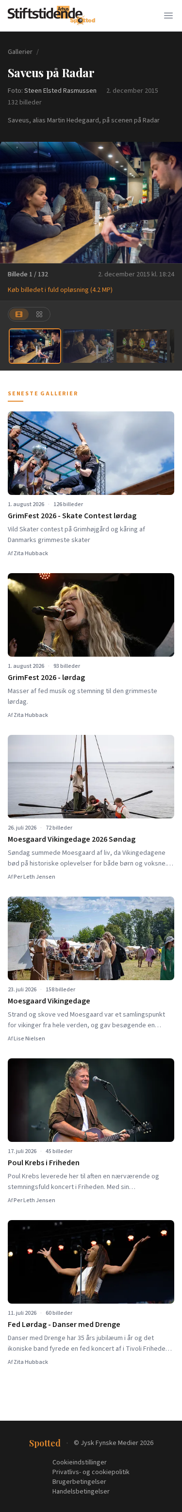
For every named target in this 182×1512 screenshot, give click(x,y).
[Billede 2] (88, 346)
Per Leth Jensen (34, 877)
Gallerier (20, 52)
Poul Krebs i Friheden (44, 1162)
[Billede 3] (141, 346)
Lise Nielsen (29, 1039)
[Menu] (168, 15)
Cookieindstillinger (79, 1462)
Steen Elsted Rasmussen (60, 91)
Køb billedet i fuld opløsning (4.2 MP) (60, 290)
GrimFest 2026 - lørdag (46, 677)
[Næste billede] (168, 202)
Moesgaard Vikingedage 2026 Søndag (71, 839)
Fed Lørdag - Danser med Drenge (64, 1324)
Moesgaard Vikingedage (49, 1001)
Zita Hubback (31, 553)
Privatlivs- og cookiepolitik (91, 1472)
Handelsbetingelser (81, 1491)
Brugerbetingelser (79, 1482)
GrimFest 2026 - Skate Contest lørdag (72, 515)
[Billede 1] (35, 346)
